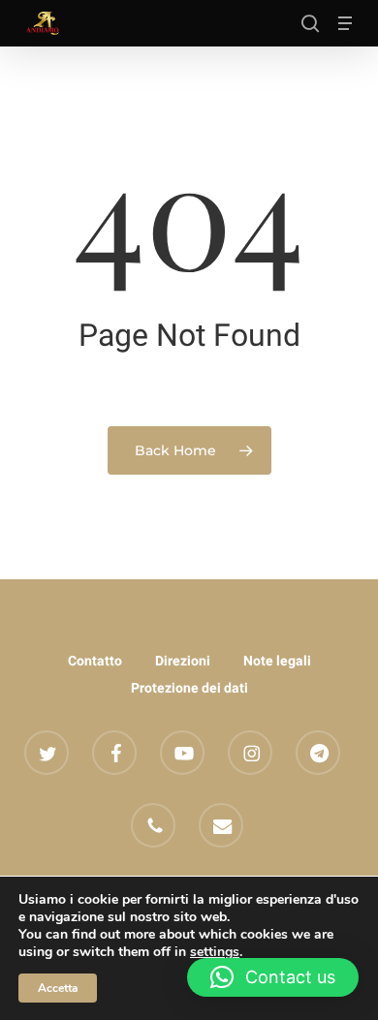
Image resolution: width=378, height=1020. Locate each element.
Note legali (277, 660)
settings (214, 952)
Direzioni (182, 660)
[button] (345, 23)
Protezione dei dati (189, 687)
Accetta (58, 988)
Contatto (95, 660)
